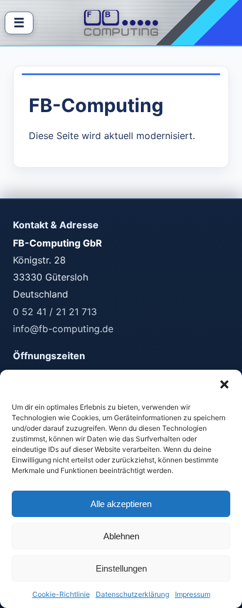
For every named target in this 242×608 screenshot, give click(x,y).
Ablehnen (121, 536)
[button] (224, 384)
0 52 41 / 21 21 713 (55, 311)
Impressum (192, 594)
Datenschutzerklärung (132, 594)
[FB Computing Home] (121, 23)
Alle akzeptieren (121, 504)
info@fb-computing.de (63, 329)
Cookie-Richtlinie (61, 594)
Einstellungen (121, 568)
